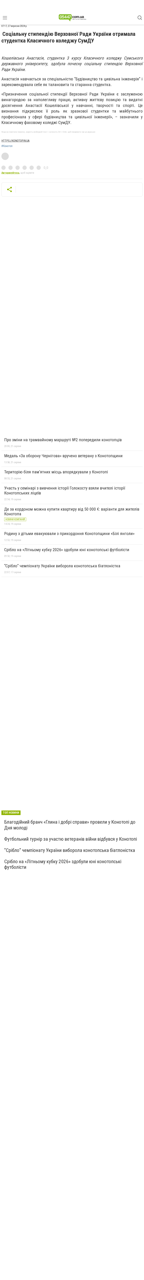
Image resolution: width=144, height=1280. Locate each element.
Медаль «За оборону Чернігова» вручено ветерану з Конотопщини (63, 455)
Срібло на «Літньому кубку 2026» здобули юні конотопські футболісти (66, 549)
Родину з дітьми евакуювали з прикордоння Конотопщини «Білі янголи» (69, 533)
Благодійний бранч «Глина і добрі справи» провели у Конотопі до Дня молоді (69, 825)
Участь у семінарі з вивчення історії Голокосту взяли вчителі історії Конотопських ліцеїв (64, 490)
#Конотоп (6, 146)
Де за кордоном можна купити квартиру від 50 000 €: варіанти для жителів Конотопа (71, 512)
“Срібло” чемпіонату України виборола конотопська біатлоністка (62, 565)
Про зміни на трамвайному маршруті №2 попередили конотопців (63, 439)
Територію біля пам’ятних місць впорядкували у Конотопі (56, 472)
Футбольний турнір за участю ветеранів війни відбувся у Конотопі (70, 839)
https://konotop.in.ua (15, 140)
